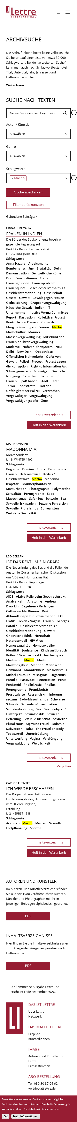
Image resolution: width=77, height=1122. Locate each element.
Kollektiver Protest (51, 317)
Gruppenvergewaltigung (48, 303)
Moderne (13, 347)
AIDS (9, 596)
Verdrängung (52, 738)
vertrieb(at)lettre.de (41, 1088)
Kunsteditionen (39, 1039)
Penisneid (13, 685)
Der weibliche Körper (47, 273)
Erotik (41, 469)
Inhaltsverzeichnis (48, 414)
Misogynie (40, 675)
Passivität (27, 680)
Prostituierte (15, 694)
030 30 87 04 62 (46, 1083)
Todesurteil (14, 733)
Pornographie (34, 494)
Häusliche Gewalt (19, 307)
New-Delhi (24, 352)
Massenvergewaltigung (23, 337)
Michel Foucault (18, 675)
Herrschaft (42, 636)
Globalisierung (17, 303)
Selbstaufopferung (19, 709)
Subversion (14, 729)
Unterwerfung (16, 738)
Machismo (13, 660)
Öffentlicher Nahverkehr (24, 356)
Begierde (12, 469)
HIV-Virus (36, 640)
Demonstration (17, 273)
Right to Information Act (49, 366)
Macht (42, 660)
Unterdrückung (37, 733)
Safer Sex (36, 498)
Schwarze (58, 699)
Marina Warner (18, 444)
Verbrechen (51, 391)
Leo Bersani (15, 556)
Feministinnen (26, 278)
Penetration (46, 680)
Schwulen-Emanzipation (39, 704)
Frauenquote (16, 288)
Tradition (45, 386)
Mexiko (40, 823)
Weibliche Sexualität (21, 513)
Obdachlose (44, 352)
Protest (37, 361)
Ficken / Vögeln (29, 621)
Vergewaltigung (40, 396)
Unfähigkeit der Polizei (23, 391)
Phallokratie (33, 685)
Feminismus (57, 469)
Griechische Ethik (19, 636)
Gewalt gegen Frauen (48, 298)
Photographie (39, 489)
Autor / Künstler (18, 124)
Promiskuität (38, 689)
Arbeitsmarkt (38, 263)
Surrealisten (50, 508)
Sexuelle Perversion (53, 503)
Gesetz (11, 298)
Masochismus (57, 670)
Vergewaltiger (16, 396)
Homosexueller (44, 645)
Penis (62, 680)
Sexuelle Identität (37, 719)
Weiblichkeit (41, 743)
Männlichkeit (34, 670)
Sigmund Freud (37, 724)
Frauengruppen (17, 283)
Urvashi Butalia (18, 228)
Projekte (34, 1034)
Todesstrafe (26, 386)
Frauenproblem (43, 283)
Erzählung (13, 809)
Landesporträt (39, 249)
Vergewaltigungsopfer (22, 400)
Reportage (36, 582)
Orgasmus (58, 675)
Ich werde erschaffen (30, 788)
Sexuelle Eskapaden (21, 503)
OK (6, 1116)
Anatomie (35, 601)
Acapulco (13, 823)
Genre (11, 146)
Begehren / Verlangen (38, 606)
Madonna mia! (21, 449)
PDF (28, 916)
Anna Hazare (15, 263)
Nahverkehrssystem (38, 347)
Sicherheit (30, 376)
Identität (12, 650)
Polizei (24, 361)
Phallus (50, 685)
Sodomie (58, 724)
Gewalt (24, 298)
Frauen (45, 278)
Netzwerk (35, 1016)
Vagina (35, 738)
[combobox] (38, 134)
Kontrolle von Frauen (22, 322)
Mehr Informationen (25, 1116)
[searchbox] (38, 133)
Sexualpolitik (34, 714)
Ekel (61, 616)
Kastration (27, 317)
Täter (55, 381)
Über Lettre (36, 1011)
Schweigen (41, 371)
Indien (40, 307)
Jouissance (30, 650)
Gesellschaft (53, 293)
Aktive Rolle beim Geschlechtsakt (41, 596)
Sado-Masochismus (34, 699)
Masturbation (16, 489)
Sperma (35, 828)
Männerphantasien (36, 484)
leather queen (55, 655)
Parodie (11, 680)
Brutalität (44, 268)
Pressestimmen (39, 1066)
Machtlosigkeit (17, 665)
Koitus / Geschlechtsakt (23, 655)
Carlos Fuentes (18, 783)
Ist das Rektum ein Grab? (33, 562)
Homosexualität (18, 645)
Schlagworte (15, 168)
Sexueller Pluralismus (22, 508)
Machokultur (15, 332)
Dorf (9, 278)
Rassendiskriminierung (45, 694)
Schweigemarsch (18, 371)
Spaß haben (29, 381)
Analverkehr (15, 601)
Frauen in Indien (24, 233)
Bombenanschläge (20, 268)
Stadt (44, 381)
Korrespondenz (17, 455)
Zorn (44, 400)
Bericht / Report (17, 249)
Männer (34, 332)
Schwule (52, 498)
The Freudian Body (50, 729)
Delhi (58, 268)
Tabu (29, 729)
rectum (11, 699)
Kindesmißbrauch (54, 650)
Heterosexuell (30, 474)
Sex (63, 498)
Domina (28, 469)
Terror (10, 386)
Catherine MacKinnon (22, 611)
